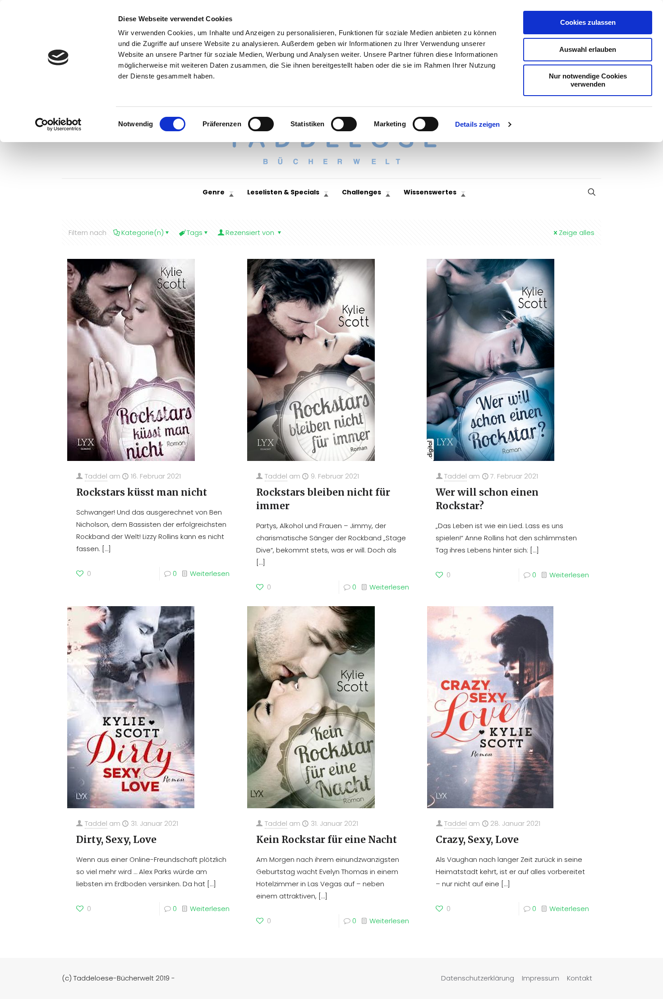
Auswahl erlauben (587, 49)
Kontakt (579, 978)
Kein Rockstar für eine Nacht (326, 839)
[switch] (261, 124)
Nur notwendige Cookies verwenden (588, 80)
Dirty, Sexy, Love (116, 839)
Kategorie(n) (142, 232)
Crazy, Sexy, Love (477, 839)
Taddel (96, 476)
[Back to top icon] (619, 980)
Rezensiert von (251, 232)
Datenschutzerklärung (477, 978)
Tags (195, 232)
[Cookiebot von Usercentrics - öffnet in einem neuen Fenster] (58, 124)
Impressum (540, 978)
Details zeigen (477, 124)
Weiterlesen (210, 573)
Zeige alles (576, 232)
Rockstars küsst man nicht (141, 492)
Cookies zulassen (588, 22)
